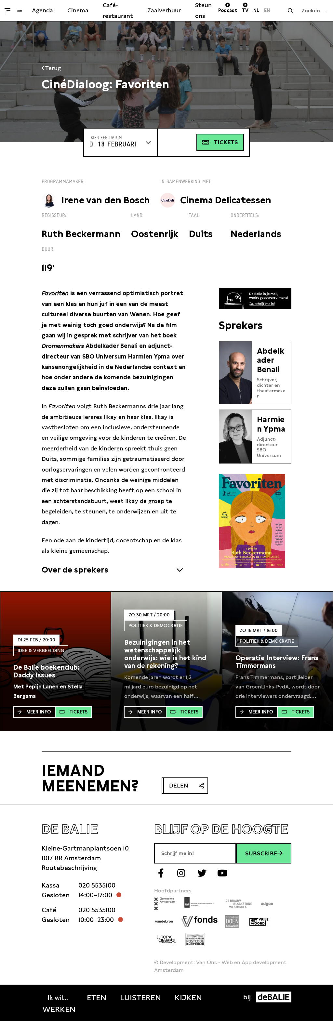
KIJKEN (188, 998)
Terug (52, 68)
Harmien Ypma (271, 424)
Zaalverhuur (164, 10)
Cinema (77, 10)
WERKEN (58, 1009)
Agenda (42, 10)
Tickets (226, 142)
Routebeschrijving (69, 868)
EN (267, 10)
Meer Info (38, 711)
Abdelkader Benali (271, 360)
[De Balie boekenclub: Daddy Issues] (55, 671)
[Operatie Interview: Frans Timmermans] (277, 662)
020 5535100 (96, 885)
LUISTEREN (140, 998)
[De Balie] (19, 11)
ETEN (96, 998)
